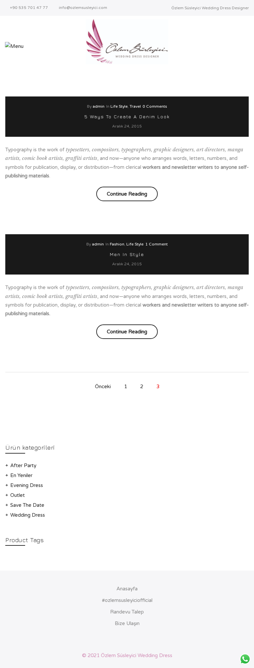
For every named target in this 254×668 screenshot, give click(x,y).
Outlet (17, 495)
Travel (135, 106)
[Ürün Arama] (247, 46)
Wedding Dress (27, 515)
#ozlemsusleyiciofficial (127, 600)
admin (99, 106)
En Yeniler (21, 475)
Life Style (119, 106)
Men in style (127, 254)
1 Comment (156, 244)
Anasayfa (127, 589)
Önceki (103, 387)
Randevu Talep (127, 612)
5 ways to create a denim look (127, 116)
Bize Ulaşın (127, 623)
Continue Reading (132, 195)
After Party (23, 465)
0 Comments (155, 106)
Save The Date (27, 505)
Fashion (117, 244)
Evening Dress (26, 485)
